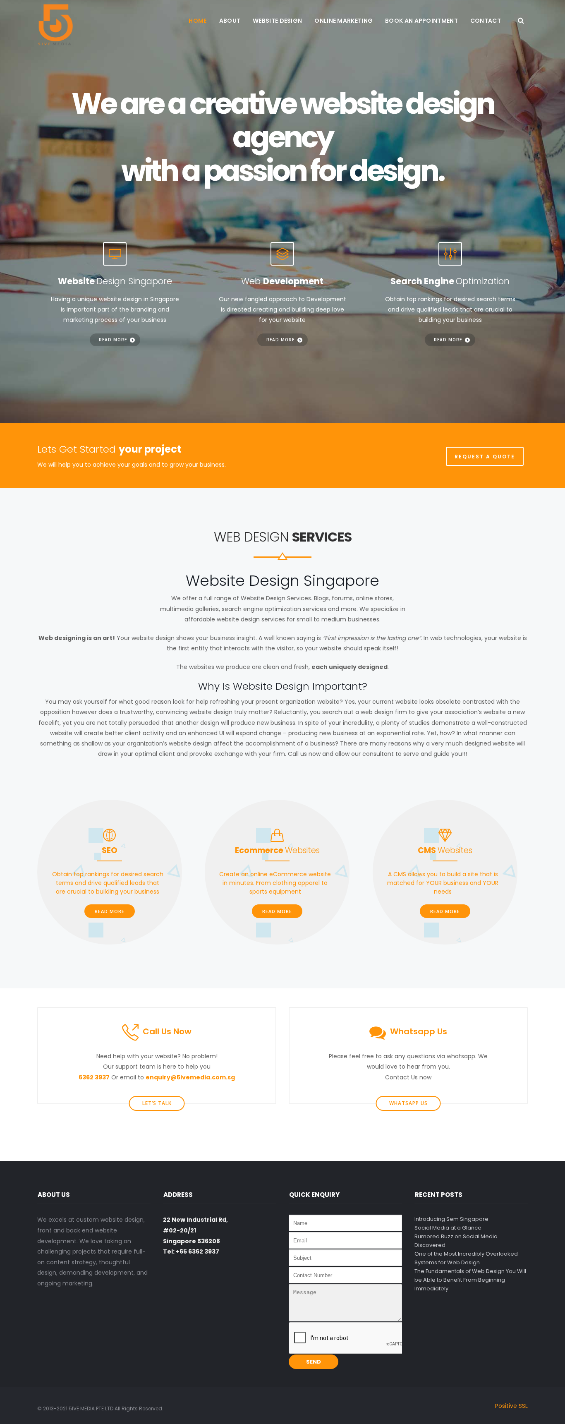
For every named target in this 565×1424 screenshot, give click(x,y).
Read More (109, 911)
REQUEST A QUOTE (485, 456)
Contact (485, 21)
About (230, 21)
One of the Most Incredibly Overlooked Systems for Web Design (466, 1258)
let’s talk (157, 1103)
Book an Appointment (421, 21)
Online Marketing (343, 21)
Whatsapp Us (408, 1103)
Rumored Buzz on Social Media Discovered (456, 1240)
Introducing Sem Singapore (451, 1219)
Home (197, 21)
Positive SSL (511, 1406)
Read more (113, 340)
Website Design (277, 21)
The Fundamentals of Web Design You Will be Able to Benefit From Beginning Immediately (470, 1279)
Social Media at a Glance (447, 1228)
